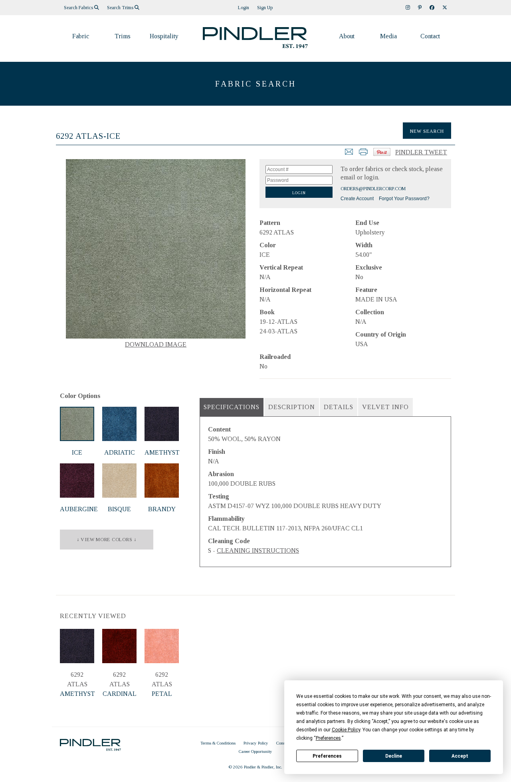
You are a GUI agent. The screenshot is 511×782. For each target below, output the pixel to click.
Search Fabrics (79, 7)
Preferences (327, 756)
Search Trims (121, 7)
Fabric (80, 36)
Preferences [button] (328, 738)
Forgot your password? (404, 198)
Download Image (155, 344)
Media (388, 36)
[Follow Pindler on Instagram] (408, 7)
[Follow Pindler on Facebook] (432, 7)
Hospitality (164, 36)
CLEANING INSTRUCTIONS (258, 550)
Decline (393, 756)
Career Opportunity (255, 751)
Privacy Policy (256, 743)
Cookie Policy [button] (346, 730)
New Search (427, 131)
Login (243, 7)
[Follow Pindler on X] (444, 7)
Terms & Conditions (218, 743)
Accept (460, 756)
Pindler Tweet (421, 152)
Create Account (357, 198)
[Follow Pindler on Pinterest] (420, 7)
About (347, 36)
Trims (123, 36)
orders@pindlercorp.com (373, 188)
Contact (430, 36)
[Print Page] (363, 154)
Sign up (265, 7)
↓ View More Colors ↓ (107, 539)
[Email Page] (349, 154)
